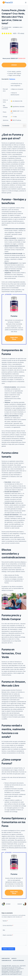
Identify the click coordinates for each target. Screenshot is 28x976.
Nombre (5, 921)
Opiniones (12, 79)
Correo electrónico (8, 925)
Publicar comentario (8, 948)
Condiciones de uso (6, 960)
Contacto (13, 958)
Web (4, 930)
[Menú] (25, 2)
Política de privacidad (18, 960)
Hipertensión (5, 28)
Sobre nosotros (6, 958)
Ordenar (14, 65)
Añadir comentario (8, 935)
